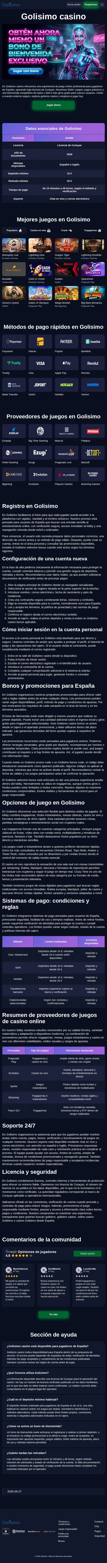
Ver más (53, 1314)
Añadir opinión (87, 1253)
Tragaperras (90, 230)
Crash (64, 230)
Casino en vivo (38, 230)
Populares (12, 230)
